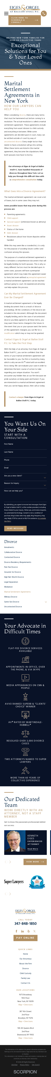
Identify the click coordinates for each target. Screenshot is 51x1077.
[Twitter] (34, 931)
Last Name (8, 452)
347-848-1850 (25, 924)
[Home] (24, 8)
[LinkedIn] (22, 931)
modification (9, 333)
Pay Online (25, 938)
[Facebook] (16, 931)
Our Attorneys (26, 958)
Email (6, 468)
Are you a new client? (13, 476)
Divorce (25, 968)
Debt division (12, 233)
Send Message (15, 528)
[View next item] (10, 862)
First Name (8, 444)
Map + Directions (25, 1004)
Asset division (13, 225)
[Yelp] (28, 931)
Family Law (25, 978)
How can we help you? (13, 491)
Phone (6, 460)
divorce (22, 115)
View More (32, 861)
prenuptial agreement (37, 277)
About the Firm (25, 963)
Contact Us (25, 983)
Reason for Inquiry (11, 483)
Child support (12, 218)
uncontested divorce (13, 141)
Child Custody (25, 973)
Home (25, 954)
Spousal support (14, 222)
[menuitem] (25, 547)
